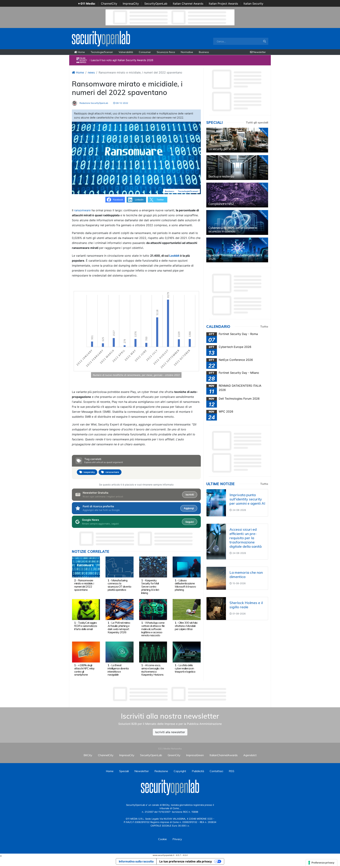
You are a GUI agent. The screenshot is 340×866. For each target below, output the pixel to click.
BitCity (88, 755)
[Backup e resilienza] (237, 167)
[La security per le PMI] (237, 140)
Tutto (264, 326)
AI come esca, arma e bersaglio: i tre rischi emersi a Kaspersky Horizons (152, 669)
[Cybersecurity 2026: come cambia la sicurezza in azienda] (237, 222)
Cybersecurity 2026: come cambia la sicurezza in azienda (232, 229)
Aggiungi (189, 508)
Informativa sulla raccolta (136, 861)
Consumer (145, 52)
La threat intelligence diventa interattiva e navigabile (118, 669)
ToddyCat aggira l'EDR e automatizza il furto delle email (85, 626)
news (91, 72)
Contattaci (216, 771)
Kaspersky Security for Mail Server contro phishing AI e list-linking (150, 587)
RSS (231, 771)
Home (81, 52)
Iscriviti (190, 494)
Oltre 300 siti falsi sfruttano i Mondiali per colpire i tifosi (186, 626)
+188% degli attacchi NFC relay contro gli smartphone (84, 669)
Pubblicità (198, 771)
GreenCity (174, 755)
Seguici (189, 521)
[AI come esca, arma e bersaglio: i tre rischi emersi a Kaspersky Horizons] (153, 651)
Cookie (162, 839)
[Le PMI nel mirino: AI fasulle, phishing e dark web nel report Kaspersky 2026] (119, 609)
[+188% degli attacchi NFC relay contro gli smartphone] (86, 651)
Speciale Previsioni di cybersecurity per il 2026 (235, 257)
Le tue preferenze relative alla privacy (185, 861)
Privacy (177, 839)
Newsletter (259, 52)
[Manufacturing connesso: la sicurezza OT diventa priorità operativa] (119, 567)
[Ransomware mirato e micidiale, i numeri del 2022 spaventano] (86, 567)
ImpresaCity (131, 3)
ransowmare (112, 472)
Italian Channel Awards (188, 3)
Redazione (161, 771)
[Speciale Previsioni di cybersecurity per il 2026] (237, 250)
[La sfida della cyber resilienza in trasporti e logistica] (186, 651)
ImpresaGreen (195, 755)
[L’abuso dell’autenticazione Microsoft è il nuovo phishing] (186, 567)
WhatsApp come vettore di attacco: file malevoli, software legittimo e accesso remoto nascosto (153, 629)
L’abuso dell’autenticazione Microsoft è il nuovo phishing (185, 585)
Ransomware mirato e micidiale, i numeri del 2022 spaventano (84, 585)
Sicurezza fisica (166, 52)
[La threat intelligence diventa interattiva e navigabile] (119, 651)
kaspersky (89, 472)
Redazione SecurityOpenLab (93, 103)
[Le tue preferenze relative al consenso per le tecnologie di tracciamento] (321, 862)
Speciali (124, 771)
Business (204, 52)
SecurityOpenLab (155, 3)
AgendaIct (250, 755)
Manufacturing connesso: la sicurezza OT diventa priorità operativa (119, 585)
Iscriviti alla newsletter (170, 732)
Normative (187, 52)
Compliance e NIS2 (221, 204)
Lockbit (174, 255)
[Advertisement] (170, 694)
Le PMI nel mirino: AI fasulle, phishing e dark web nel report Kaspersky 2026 (119, 627)
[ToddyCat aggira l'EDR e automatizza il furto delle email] (86, 609)
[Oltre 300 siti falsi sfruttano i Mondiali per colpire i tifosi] (186, 609)
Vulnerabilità (126, 52)
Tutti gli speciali (257, 122)
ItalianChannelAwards (223, 755)
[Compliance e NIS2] (237, 195)
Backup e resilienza (221, 176)
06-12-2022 (121, 103)
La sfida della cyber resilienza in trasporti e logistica (185, 668)
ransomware (82, 210)
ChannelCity (109, 3)
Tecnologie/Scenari (102, 52)
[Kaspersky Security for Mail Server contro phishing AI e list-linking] (153, 567)
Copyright (180, 771)
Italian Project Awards (223, 3)
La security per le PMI (222, 149)
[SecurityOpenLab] (101, 38)
